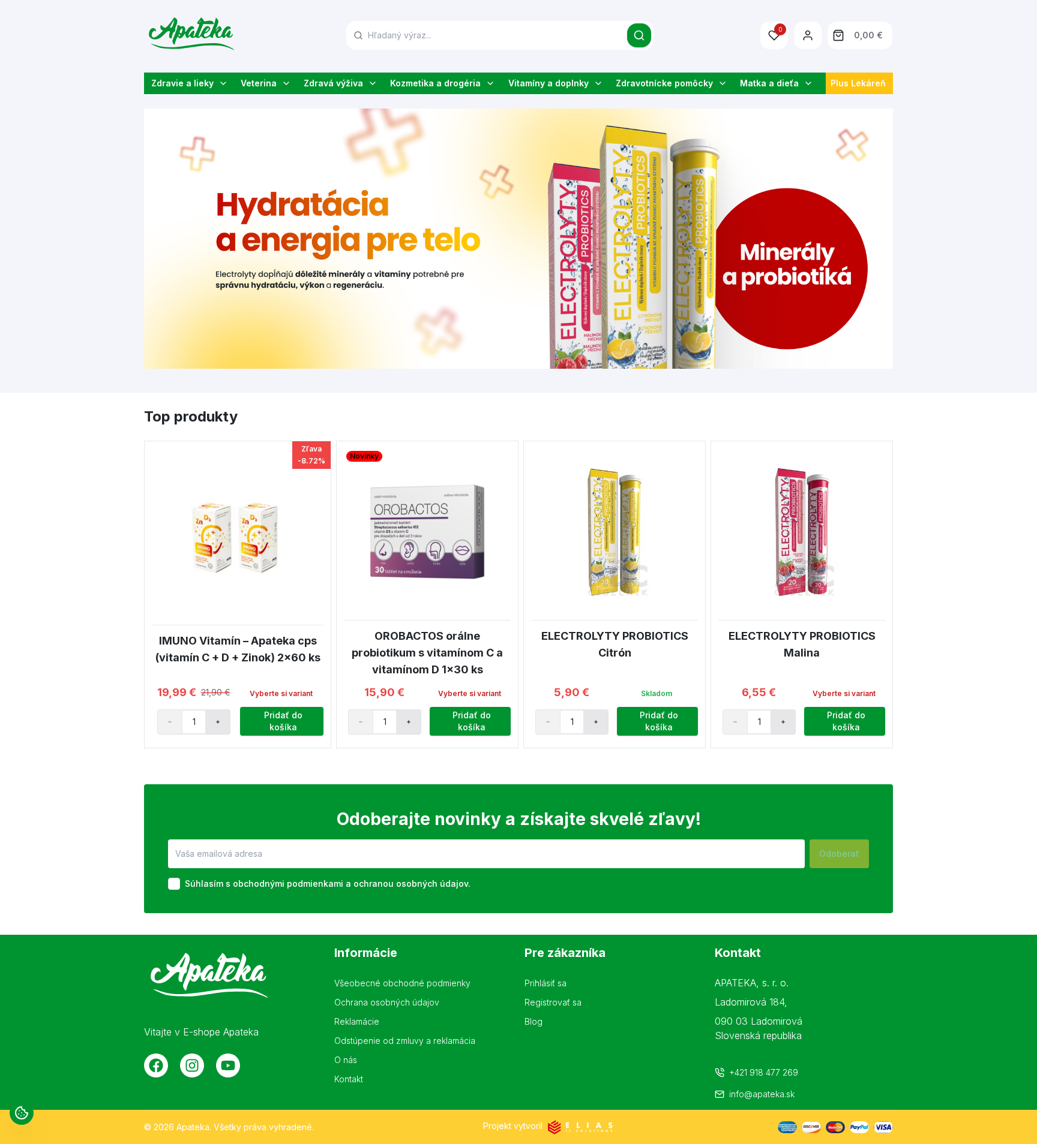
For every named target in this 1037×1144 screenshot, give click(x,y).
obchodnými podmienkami (288, 883)
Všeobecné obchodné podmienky (402, 983)
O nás (345, 1060)
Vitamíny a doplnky (548, 83)
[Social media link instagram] (192, 1065)
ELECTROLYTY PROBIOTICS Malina (802, 644)
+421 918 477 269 (763, 1072)
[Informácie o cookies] (22, 1113)
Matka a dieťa (769, 83)
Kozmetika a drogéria (435, 83)
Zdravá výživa (333, 83)
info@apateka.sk (762, 1094)
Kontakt (348, 1079)
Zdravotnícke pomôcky (664, 83)
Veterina (259, 83)
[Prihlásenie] (807, 35)
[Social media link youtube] (228, 1065)
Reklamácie (356, 1021)
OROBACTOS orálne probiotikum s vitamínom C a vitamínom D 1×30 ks (427, 653)
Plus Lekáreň (858, 83)
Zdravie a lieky (182, 83)
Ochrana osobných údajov (386, 1002)
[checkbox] (174, 884)
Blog (534, 1021)
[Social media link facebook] (156, 1065)
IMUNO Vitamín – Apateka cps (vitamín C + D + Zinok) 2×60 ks (237, 649)
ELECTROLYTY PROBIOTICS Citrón (614, 644)
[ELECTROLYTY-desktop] (518, 239)
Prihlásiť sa (546, 983)
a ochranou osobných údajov (407, 883)
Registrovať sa (553, 1002)
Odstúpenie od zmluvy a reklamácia (404, 1040)
